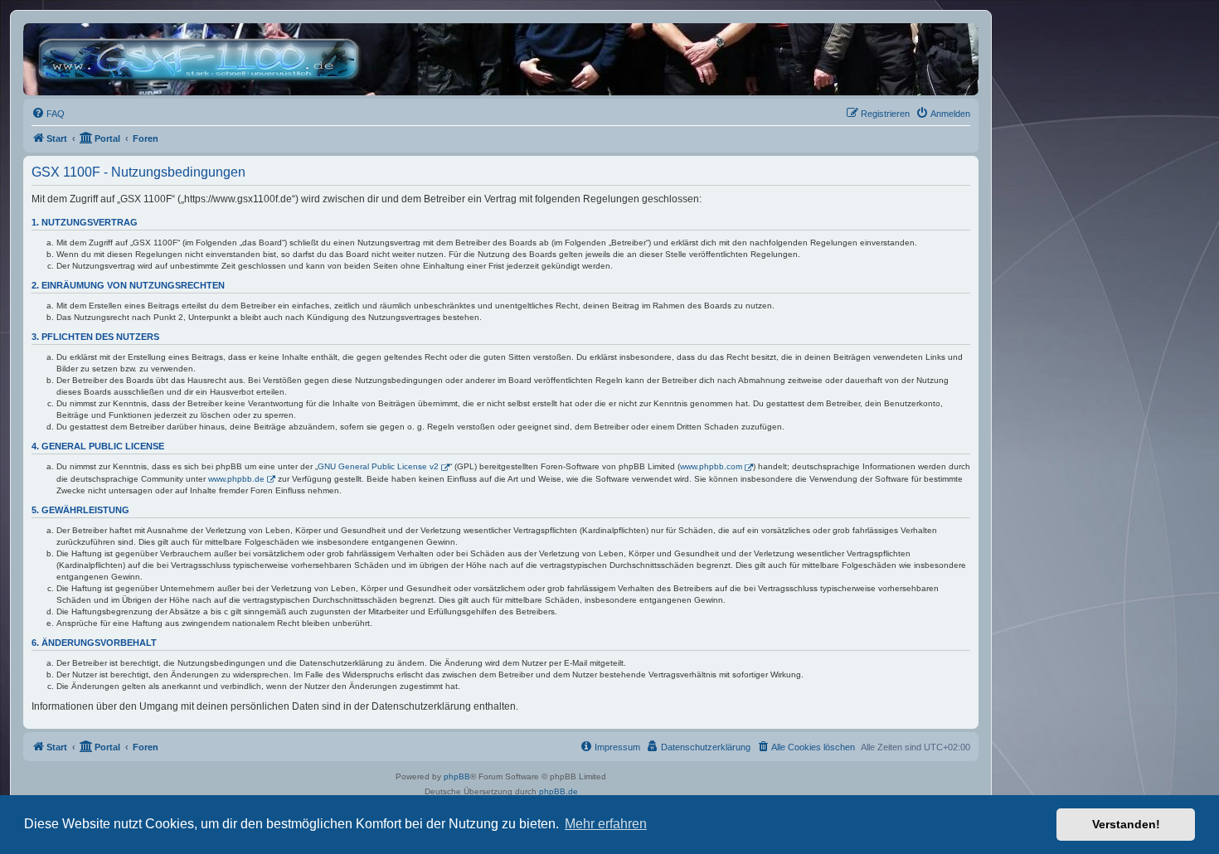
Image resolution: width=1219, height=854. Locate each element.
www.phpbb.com (711, 466)
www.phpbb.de (236, 478)
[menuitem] (48, 114)
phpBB (457, 776)
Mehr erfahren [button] (606, 824)
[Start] (202, 59)
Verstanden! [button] (1126, 824)
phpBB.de (558, 791)
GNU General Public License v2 (378, 466)
